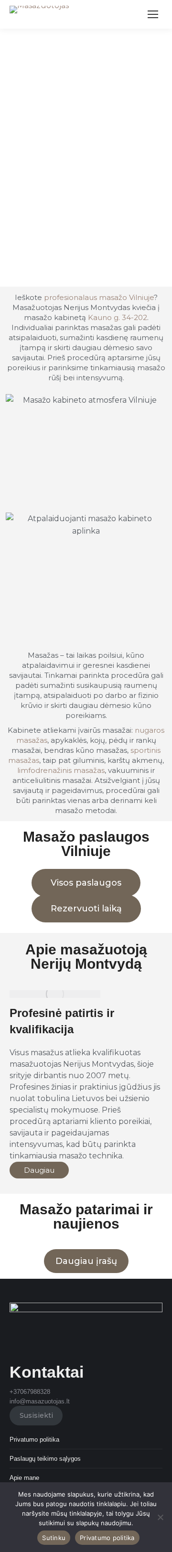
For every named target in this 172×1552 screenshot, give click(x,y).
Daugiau (39, 1170)
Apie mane (24, 1477)
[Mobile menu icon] (152, 14)
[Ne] (160, 1517)
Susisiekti (36, 1415)
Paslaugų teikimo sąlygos (45, 1458)
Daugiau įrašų (86, 1261)
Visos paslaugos (86, 883)
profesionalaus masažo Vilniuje (99, 297)
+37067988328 (30, 1391)
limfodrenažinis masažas (61, 770)
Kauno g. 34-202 (117, 317)
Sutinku (53, 1537)
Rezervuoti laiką (86, 908)
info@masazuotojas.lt (40, 1401)
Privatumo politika (34, 1439)
